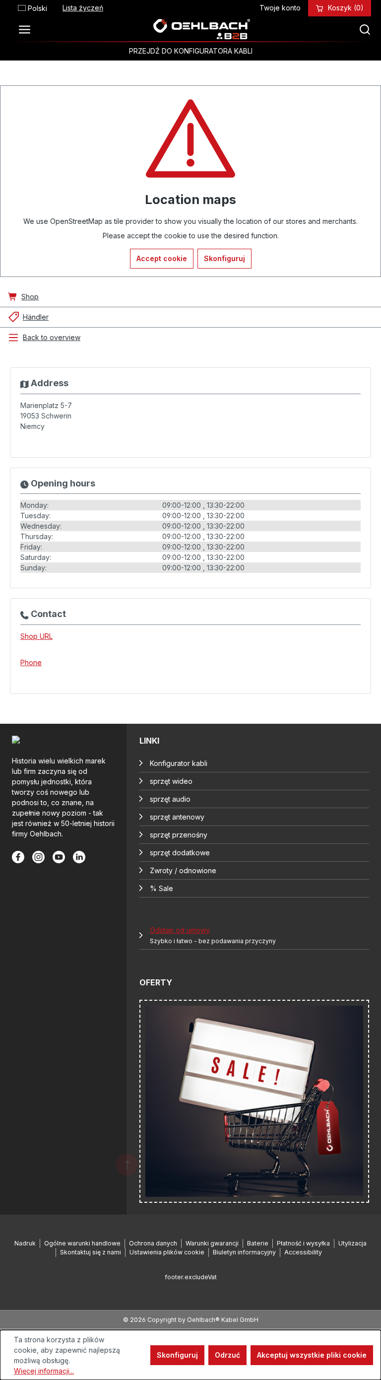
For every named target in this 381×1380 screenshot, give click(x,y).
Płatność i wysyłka (303, 1243)
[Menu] (27, 29)
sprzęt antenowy (177, 817)
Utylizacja (352, 1243)
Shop (30, 296)
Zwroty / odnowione (183, 870)
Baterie (257, 1243)
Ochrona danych (153, 1243)
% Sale (161, 888)
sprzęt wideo (171, 781)
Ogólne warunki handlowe (82, 1243)
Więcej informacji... (44, 1371)
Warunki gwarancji (212, 1243)
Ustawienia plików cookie (166, 1252)
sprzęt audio (170, 799)
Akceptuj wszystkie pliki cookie (312, 1355)
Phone (31, 662)
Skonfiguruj (224, 258)
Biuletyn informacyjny (244, 1252)
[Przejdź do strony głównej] (201, 29)
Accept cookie (161, 258)
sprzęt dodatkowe (180, 852)
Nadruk (25, 1243)
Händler (36, 317)
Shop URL (36, 636)
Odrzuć (227, 1355)
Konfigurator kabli (178, 763)
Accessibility (303, 1252)
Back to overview (51, 337)
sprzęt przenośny (178, 834)
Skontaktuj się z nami (90, 1252)
